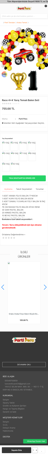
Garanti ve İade (9, 412)
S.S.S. (5, 425)
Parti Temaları (10, 22)
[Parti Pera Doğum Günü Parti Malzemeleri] (24, 8)
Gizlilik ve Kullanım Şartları (14, 405)
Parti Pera (23, 119)
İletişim (6, 399)
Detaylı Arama (9, 428)
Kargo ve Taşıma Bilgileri (13, 409)
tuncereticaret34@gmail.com (17, 384)
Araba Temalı (22, 22)
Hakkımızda (8, 431)
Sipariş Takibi (9, 403)
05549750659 (10, 380)
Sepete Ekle (16, 450)
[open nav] (2, 7)
